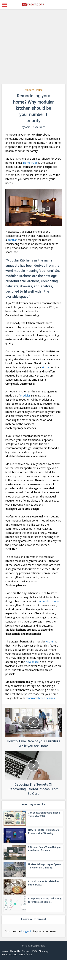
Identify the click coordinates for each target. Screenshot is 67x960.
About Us (15, 951)
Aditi (27, 127)
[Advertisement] (33, 48)
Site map (44, 951)
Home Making (9, 954)
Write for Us (25, 954)
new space (32, 662)
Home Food (30, 162)
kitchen (46, 367)
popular (12, 240)
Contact (26, 951)
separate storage (49, 601)
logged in (26, 931)
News (5, 951)
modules (25, 395)
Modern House (34, 90)
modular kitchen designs (40, 698)
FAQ (34, 951)
